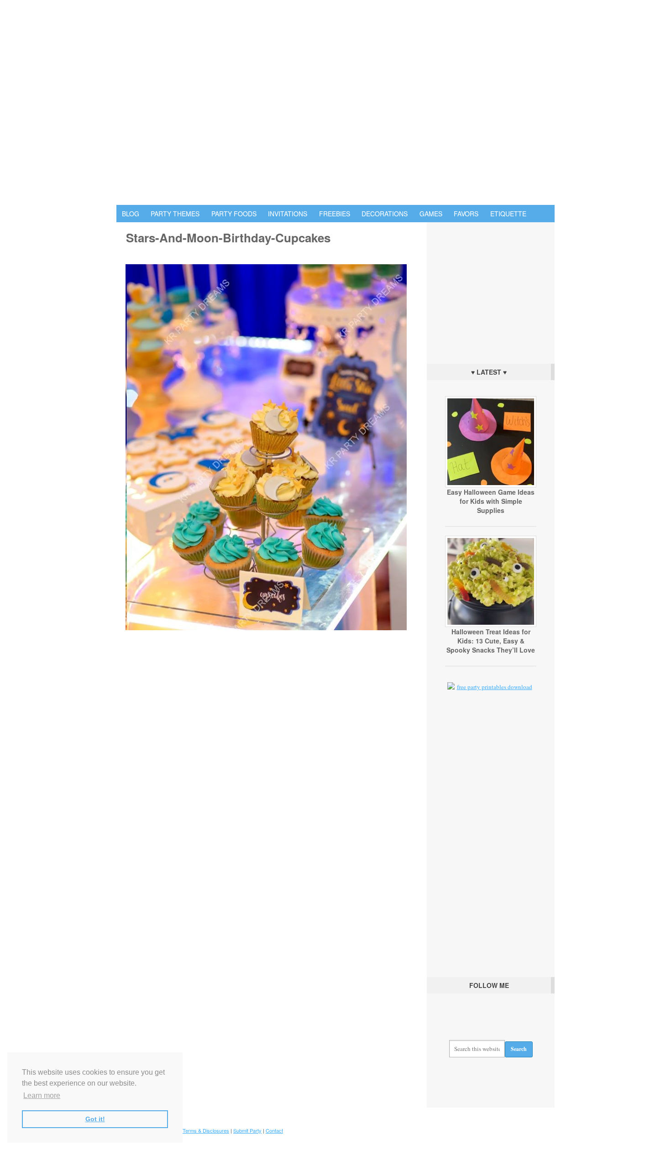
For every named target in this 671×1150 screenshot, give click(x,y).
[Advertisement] (490, 291)
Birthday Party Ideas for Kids (335, 102)
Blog (130, 213)
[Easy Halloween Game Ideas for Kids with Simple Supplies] (490, 485)
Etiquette (508, 213)
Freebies (334, 213)
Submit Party (247, 1130)
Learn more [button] (41, 1095)
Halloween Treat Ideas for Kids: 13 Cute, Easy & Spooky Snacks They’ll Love (490, 640)
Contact (274, 1130)
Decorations (385, 213)
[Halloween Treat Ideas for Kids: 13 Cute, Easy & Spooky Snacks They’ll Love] (490, 625)
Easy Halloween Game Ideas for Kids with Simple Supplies (491, 501)
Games (430, 213)
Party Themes (175, 213)
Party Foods (234, 213)
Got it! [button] (95, 1119)
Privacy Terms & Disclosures (196, 1130)
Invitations (287, 213)
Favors (466, 213)
